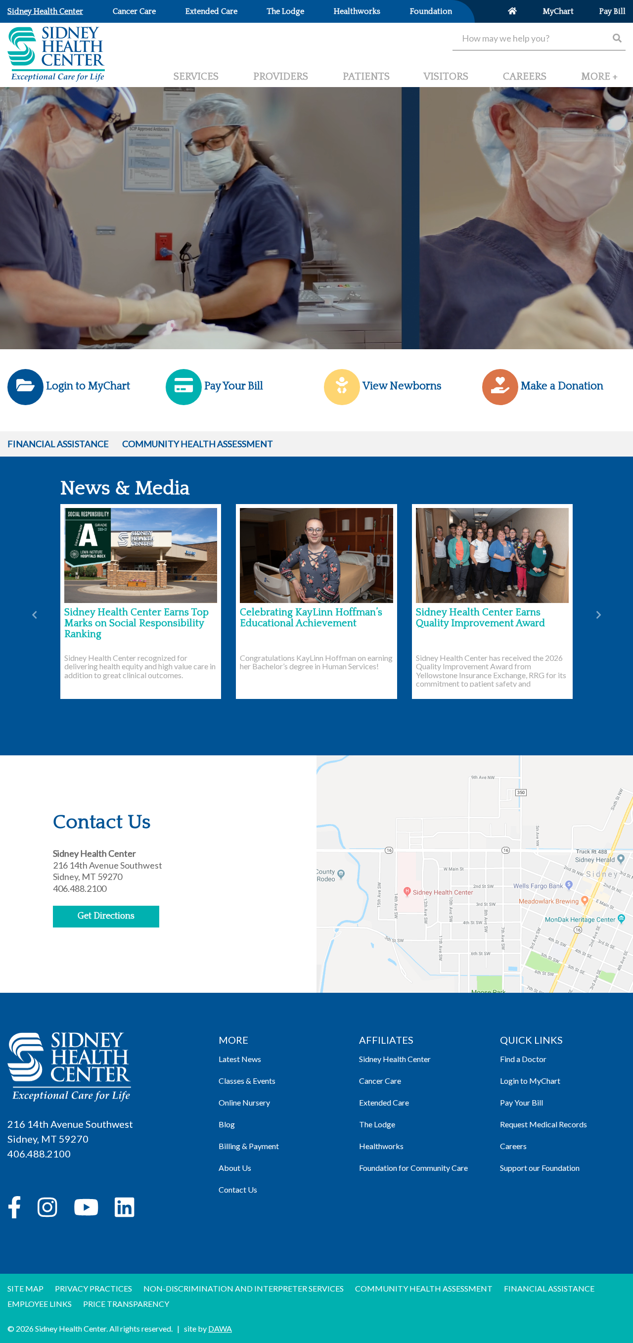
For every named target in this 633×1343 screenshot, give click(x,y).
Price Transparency (126, 1303)
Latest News (240, 1059)
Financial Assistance (58, 443)
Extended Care (384, 1102)
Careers (513, 1146)
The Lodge (377, 1124)
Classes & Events (247, 1080)
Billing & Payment (249, 1146)
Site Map (25, 1288)
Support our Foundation (540, 1167)
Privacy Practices (93, 1288)
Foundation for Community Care (413, 1167)
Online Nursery (244, 1102)
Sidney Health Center (395, 1059)
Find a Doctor (523, 1059)
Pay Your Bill (521, 1102)
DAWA (220, 1328)
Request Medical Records (543, 1124)
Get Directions (106, 916)
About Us (235, 1167)
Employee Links (39, 1303)
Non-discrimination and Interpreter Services (243, 1288)
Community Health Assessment (197, 443)
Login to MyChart (530, 1080)
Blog (227, 1124)
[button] (599, 80)
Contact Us (238, 1189)
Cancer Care (380, 1080)
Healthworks (381, 1146)
